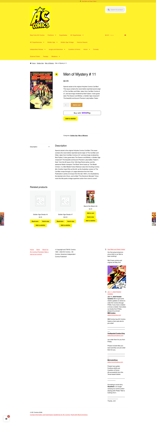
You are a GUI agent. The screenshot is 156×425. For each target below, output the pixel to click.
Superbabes (63, 35)
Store (38, 249)
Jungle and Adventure (56, 49)
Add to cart (76, 105)
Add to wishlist (70, 119)
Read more (35, 221)
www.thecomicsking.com (115, 335)
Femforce (51, 35)
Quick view (45, 221)
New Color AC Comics (37, 35)
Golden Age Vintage (67, 42)
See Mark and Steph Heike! (89, 1)
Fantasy (45, 56)
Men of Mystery (49, 63)
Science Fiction (35, 56)
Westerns (54, 56)
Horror (86, 49)
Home (34, 63)
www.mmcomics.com (114, 315)
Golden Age (51, 42)
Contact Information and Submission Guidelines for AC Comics (50, 415)
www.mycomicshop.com (115, 362)
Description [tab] (33, 147)
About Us (45, 249)
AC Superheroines (36, 42)
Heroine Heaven (82, 42)
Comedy (96, 49)
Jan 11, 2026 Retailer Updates (114, 293)
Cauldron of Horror (74, 49)
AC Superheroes (75, 35)
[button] (56, 74)
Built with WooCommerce (79, 415)
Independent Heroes (36, 49)
